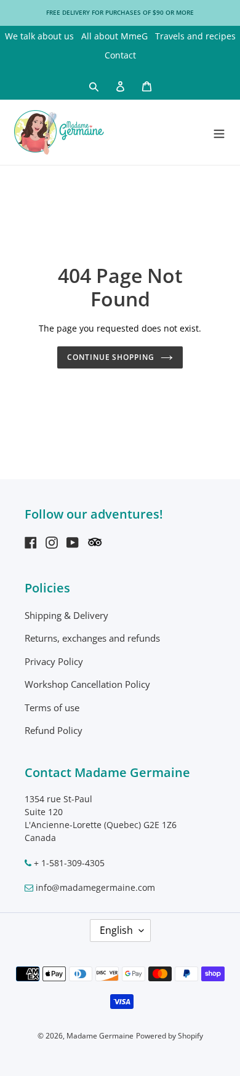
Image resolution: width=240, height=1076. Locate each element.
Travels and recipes (195, 36)
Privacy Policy (54, 661)
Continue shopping (111, 357)
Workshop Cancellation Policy (87, 684)
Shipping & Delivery (66, 615)
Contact (120, 55)
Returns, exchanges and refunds (92, 638)
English (116, 930)
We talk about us (39, 36)
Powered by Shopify (169, 1035)
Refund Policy (53, 730)
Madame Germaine (100, 1035)
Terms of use (52, 707)
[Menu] (219, 132)
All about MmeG (114, 36)
